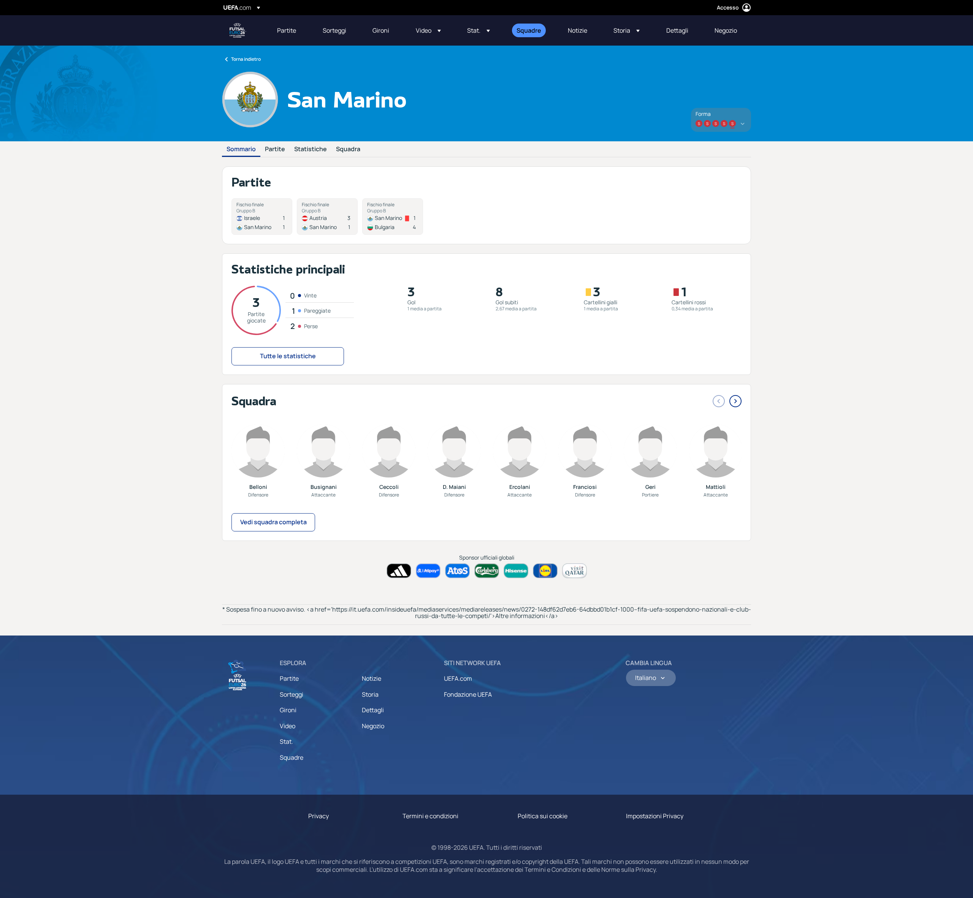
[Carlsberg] (486, 570)
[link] (286, 30)
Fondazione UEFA (468, 694)
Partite (275, 149)
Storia (370, 694)
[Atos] (457, 570)
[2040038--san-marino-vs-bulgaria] (392, 216)
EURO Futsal (238, 30)
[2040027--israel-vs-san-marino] (261, 216)
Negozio (373, 726)
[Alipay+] (428, 570)
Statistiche (310, 149)
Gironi (288, 710)
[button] (428, 30)
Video (287, 726)
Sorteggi (291, 694)
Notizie (371, 678)
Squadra (348, 149)
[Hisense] (516, 570)
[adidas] (399, 570)
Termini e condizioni (430, 816)
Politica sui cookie (542, 816)
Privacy (318, 816)
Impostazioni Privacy (654, 816)
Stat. (286, 741)
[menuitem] (290, 30)
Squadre (291, 757)
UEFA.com (458, 678)
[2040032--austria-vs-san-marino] (327, 216)
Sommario (241, 149)
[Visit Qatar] (574, 570)
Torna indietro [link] (246, 59)
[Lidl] (545, 570)
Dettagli (373, 710)
